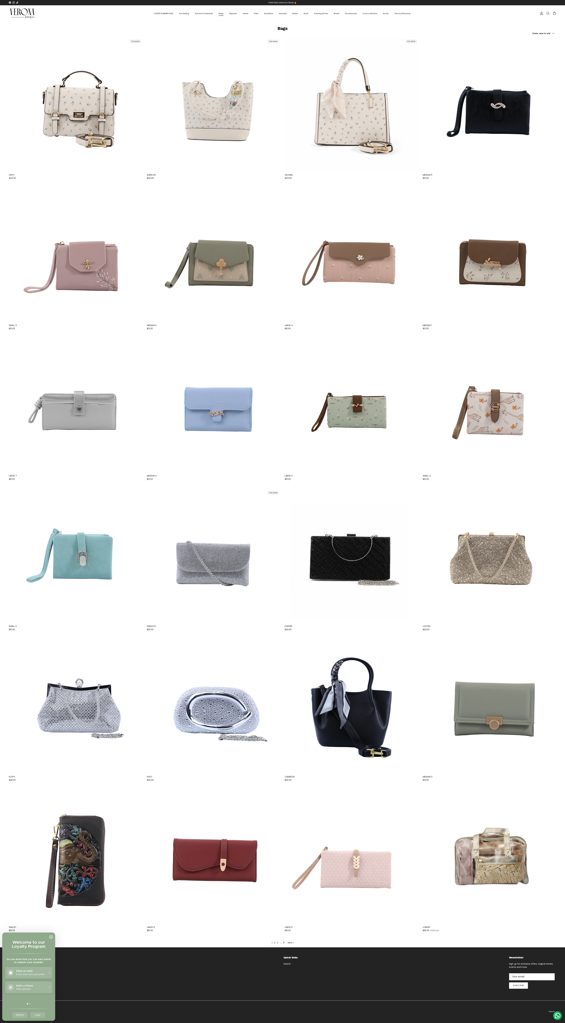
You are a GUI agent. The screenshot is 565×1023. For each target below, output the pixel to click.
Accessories (351, 13)
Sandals (283, 13)
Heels (245, 13)
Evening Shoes (321, 13)
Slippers (233, 13)
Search (287, 963)
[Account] (541, 13)
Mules (295, 13)
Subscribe (518, 985)
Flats (256, 13)
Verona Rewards (402, 13)
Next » (291, 942)
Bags (221, 13)
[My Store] (22, 13)
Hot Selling (184, 13)
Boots (386, 13)
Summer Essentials (204, 13)
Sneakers (268, 13)
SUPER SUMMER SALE (163, 13)
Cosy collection (370, 13)
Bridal (336, 13)
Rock (306, 13)
